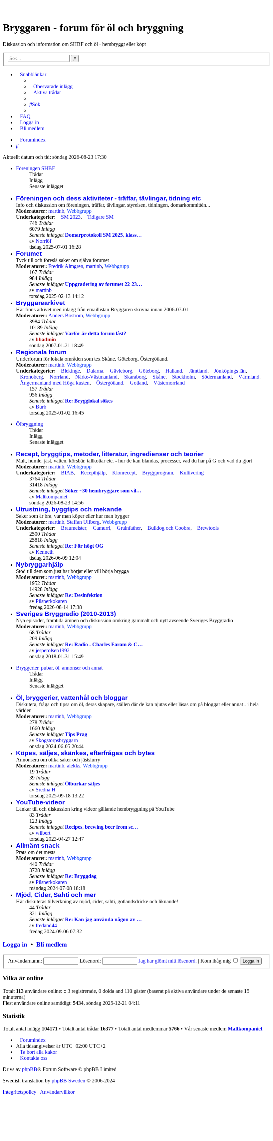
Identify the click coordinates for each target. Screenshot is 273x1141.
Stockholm (183, 377)
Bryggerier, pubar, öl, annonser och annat (59, 668)
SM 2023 (71, 217)
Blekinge (70, 371)
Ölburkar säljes (82, 783)
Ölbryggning (29, 424)
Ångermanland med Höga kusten (55, 383)
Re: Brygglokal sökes (89, 401)
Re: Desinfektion (84, 595)
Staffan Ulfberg (83, 522)
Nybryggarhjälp (39, 564)
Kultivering (192, 472)
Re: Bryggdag (81, 876)
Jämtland (198, 371)
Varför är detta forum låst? (95, 333)
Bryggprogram (157, 472)
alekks (73, 765)
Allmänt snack (38, 845)
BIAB (67, 472)
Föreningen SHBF (35, 168)
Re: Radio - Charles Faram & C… (104, 644)
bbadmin (46, 339)
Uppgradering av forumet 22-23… (103, 284)
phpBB (29, 1069)
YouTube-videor (40, 802)
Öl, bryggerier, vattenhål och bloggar (72, 697)
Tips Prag (76, 734)
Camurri (101, 528)
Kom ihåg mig (216, 961)
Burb (41, 407)
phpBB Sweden (68, 1080)
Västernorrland (169, 383)
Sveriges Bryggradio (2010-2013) (66, 613)
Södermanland (216, 377)
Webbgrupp (79, 211)
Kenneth (45, 552)
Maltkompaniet (51, 496)
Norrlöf (43, 241)
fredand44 (46, 925)
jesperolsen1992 (53, 650)
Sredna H (46, 789)
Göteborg (149, 371)
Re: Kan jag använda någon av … (103, 919)
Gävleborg (121, 371)
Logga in (15, 944)
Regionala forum (41, 352)
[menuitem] (51, 87)
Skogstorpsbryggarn (57, 740)
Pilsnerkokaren (51, 601)
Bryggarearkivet (40, 302)
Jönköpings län (230, 371)
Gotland (138, 383)
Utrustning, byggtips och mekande (69, 509)
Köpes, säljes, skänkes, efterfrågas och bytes (85, 752)
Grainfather (129, 528)
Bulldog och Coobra (168, 528)
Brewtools (208, 528)
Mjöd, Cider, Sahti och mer (56, 894)
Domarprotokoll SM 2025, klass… (103, 235)
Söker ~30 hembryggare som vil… (103, 490)
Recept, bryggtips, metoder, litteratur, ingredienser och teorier (109, 453)
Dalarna (95, 371)
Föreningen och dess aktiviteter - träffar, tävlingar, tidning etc (108, 198)
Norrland (59, 377)
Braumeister (73, 528)
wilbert (43, 833)
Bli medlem (51, 944)
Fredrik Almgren (65, 266)
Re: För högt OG (84, 546)
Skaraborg (135, 377)
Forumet (29, 253)
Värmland (248, 377)
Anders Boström (65, 315)
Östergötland (109, 383)
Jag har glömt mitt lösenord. (167, 961)
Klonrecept (124, 472)
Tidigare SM (100, 217)
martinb (56, 211)
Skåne (158, 377)
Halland (173, 371)
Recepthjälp (93, 472)
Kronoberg (31, 377)
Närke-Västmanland (96, 377)
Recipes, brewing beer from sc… (101, 827)
